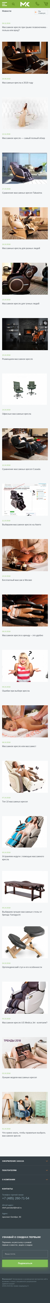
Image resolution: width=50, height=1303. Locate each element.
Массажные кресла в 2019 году (17, 83)
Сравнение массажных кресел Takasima (22, 193)
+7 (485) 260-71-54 (15, 1198)
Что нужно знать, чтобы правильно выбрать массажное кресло (23, 1134)
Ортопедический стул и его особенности (22, 967)
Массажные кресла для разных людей (21, 248)
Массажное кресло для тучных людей (20, 303)
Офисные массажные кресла (16, 414)
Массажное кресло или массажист (19, 746)
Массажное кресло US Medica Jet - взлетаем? (24, 1023)
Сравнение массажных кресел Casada (21, 469)
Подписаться (25, 1263)
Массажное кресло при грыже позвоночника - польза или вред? (24, 28)
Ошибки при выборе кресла (16, 691)
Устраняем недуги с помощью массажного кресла (23, 858)
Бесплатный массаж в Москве (17, 580)
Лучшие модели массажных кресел (19, 1077)
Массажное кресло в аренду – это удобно (22, 635)
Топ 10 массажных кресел (15, 801)
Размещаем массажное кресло (17, 359)
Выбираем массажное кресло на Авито (21, 524)
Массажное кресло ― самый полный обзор (23, 138)
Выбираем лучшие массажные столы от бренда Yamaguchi (22, 913)
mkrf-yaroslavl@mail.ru (12, 1208)
